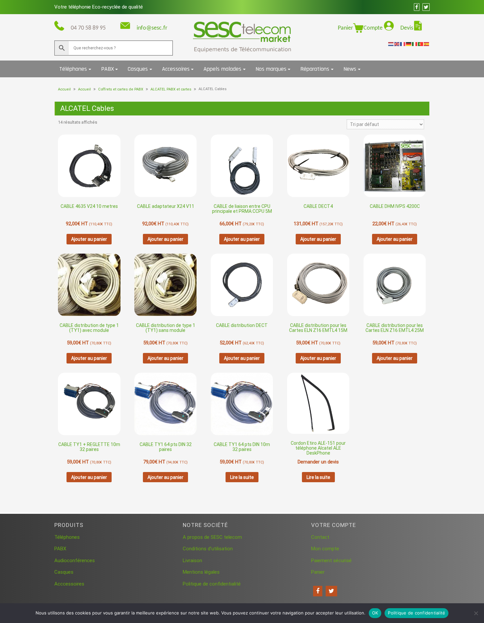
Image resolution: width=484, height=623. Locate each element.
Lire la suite (242, 477)
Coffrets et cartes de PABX (120, 89)
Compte (373, 28)
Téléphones (73, 69)
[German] (409, 43)
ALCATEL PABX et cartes (170, 89)
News (349, 69)
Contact (320, 537)
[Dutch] (391, 43)
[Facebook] (317, 591)
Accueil (64, 89)
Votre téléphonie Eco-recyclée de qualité (98, 7)
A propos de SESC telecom (212, 537)
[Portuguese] (421, 43)
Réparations (314, 69)
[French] (403, 43)
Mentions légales (201, 572)
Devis (406, 28)
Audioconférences (74, 560)
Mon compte (325, 549)
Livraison (192, 560)
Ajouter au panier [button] (89, 239)
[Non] (475, 613)
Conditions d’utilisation (208, 549)
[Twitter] (331, 591)
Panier (345, 28)
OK (375, 612)
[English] (397, 43)
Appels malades (222, 69)
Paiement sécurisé (331, 560)
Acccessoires (69, 584)
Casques (138, 69)
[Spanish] (427, 43)
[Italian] (415, 43)
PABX (107, 69)
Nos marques (270, 69)
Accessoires (176, 69)
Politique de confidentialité (212, 584)
